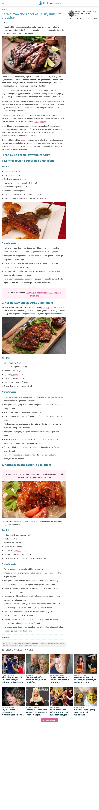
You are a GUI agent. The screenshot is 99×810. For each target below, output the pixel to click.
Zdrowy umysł (55, 707)
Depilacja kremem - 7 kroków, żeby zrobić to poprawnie (61, 679)
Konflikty (29, 675)
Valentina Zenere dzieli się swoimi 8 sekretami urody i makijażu (36, 712)
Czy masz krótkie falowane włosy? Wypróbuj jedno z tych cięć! (12, 712)
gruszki (23, 140)
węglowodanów (39, 121)
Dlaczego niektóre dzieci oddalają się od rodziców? (36, 679)
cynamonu (18, 550)
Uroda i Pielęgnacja (57, 675)
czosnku (14, 374)
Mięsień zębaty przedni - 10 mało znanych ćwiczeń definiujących (12, 679)
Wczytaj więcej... (49, 720)
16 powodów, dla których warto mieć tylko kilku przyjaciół (59, 712)
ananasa (16, 183)
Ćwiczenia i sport (8, 675)
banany (46, 307)
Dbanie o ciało (79, 707)
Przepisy (4, 9)
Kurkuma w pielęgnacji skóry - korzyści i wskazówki (84, 712)
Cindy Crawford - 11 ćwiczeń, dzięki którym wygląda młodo (85, 679)
